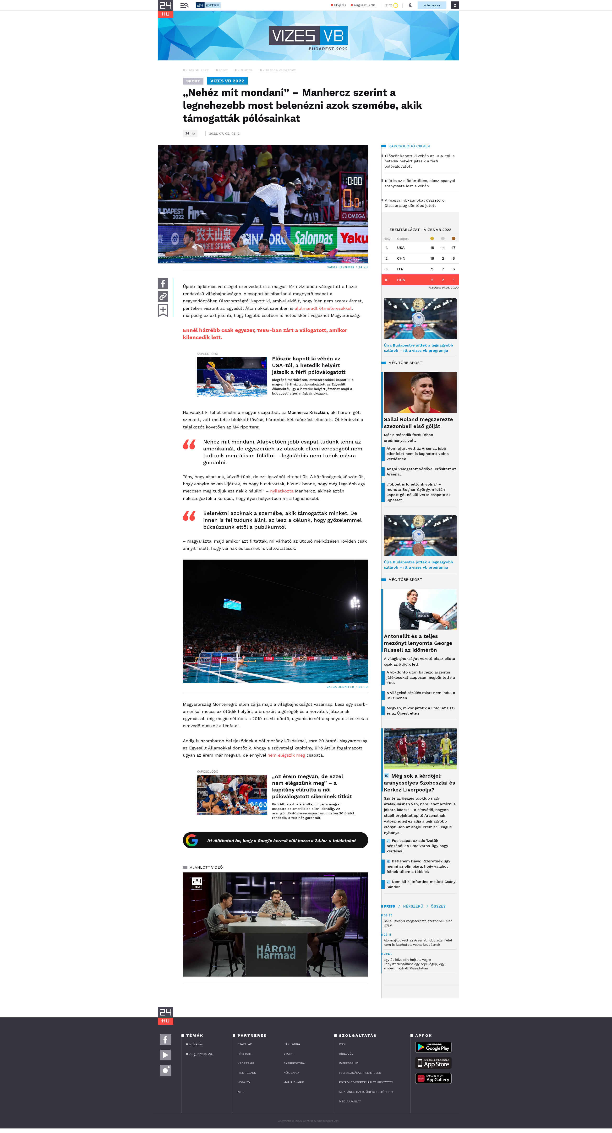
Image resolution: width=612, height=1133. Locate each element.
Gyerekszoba (294, 1063)
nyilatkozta (282, 490)
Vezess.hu (246, 1063)
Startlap (245, 1044)
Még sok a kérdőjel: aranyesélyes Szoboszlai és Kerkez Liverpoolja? (419, 783)
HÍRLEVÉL (346, 1053)
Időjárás (340, 5)
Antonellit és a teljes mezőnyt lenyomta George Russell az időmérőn (418, 643)
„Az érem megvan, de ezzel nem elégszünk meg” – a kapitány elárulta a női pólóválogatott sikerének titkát (312, 786)
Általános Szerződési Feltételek (366, 1092)
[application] (275, 924)
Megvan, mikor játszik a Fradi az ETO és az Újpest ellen (421, 711)
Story (288, 1053)
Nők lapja (291, 1072)
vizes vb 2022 (197, 70)
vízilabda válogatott (279, 70)
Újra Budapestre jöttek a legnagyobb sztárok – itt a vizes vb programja (418, 348)
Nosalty (244, 1082)
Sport (193, 81)
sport (223, 70)
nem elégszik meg (286, 755)
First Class (247, 1072)
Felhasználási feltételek (360, 1072)
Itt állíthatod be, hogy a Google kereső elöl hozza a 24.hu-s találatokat (281, 840)
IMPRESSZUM (348, 1063)
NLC (240, 1092)
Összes (438, 906)
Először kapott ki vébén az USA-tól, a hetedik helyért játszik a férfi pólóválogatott (308, 365)
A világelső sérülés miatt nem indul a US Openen (421, 695)
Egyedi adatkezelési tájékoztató (366, 1082)
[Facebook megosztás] (163, 283)
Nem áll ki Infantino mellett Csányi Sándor (421, 884)
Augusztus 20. (365, 5)
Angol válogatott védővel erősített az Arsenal (421, 471)
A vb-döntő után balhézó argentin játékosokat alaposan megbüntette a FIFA (421, 677)
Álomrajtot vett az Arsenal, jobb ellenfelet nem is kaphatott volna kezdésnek (418, 453)
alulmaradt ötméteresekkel (323, 308)
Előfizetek (432, 5)
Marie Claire (294, 1082)
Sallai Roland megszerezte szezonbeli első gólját (418, 422)
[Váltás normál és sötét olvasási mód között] (410, 5)
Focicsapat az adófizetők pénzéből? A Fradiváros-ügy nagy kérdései (417, 845)
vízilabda (245, 70)
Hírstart (244, 1053)
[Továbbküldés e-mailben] (163, 296)
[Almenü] (184, 5)
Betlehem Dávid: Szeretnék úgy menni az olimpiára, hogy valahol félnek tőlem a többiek (418, 866)
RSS (342, 1044)
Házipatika (292, 1044)
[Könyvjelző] (163, 310)
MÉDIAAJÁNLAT (350, 1101)
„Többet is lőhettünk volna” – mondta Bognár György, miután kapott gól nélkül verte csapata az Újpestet (418, 492)
